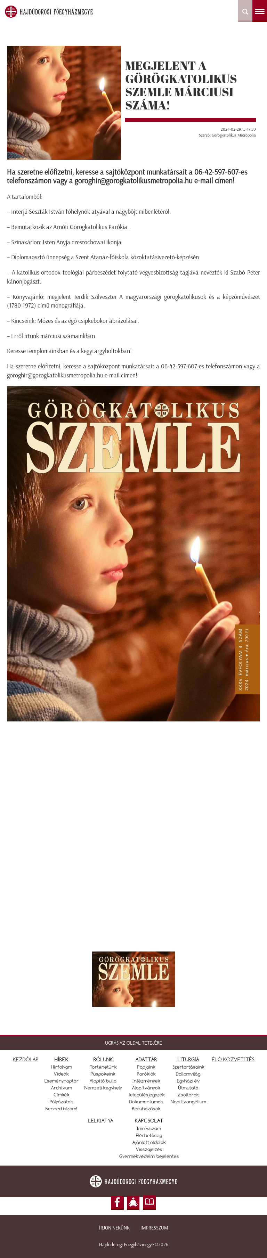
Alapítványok (146, 1087)
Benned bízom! (62, 1108)
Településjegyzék (146, 1094)
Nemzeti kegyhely (103, 1087)
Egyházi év (188, 1081)
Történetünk (103, 1067)
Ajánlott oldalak (149, 1142)
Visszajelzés (149, 1149)
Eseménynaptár (61, 1081)
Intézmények (146, 1081)
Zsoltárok (188, 1094)
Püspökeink (103, 1074)
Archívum (61, 1087)
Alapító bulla (103, 1081)
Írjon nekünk (114, 1228)
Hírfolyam (61, 1067)
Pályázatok (61, 1101)
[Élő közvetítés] (133, 1203)
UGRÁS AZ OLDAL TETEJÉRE (133, 1043)
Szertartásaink (188, 1067)
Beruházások (146, 1108)
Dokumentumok (146, 1101)
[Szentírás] (149, 1202)
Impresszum (154, 1228)
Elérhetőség (149, 1135)
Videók (61, 1074)
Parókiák (146, 1074)
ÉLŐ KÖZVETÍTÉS (233, 1059)
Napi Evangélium (188, 1101)
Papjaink (146, 1067)
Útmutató (188, 1087)
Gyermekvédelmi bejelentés (149, 1156)
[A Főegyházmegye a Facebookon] (117, 1203)
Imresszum (149, 1128)
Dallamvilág (188, 1074)
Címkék (62, 1094)
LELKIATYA (100, 1120)
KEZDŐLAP (26, 1059)
